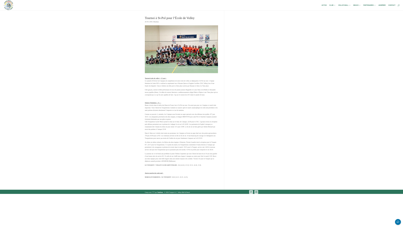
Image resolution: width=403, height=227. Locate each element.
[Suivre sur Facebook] (251, 192)
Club (331, 5)
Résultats (156, 22)
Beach (356, 5)
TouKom (160, 192)
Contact (391, 5)
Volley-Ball (343, 5)
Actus (324, 5)
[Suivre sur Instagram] (256, 192)
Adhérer (382, 5)
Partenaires (368, 5)
